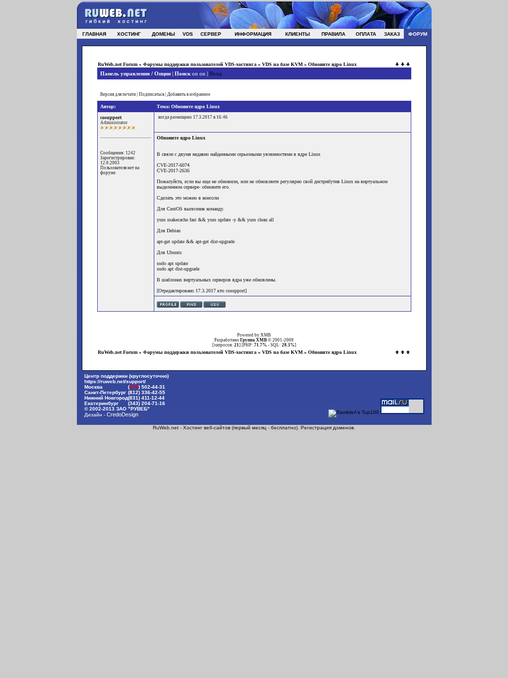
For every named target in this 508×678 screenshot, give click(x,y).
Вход (215, 73)
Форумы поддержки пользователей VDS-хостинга (199, 64)
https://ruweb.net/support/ (115, 381)
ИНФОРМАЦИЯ (253, 34)
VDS (188, 34)
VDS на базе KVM (282, 64)
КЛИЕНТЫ (297, 34)
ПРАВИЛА (333, 34)
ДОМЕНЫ (163, 34)
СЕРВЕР (210, 34)
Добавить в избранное (188, 94)
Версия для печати (118, 94)
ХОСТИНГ (129, 34)
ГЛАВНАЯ (94, 34)
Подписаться (151, 94)
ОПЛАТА (366, 34)
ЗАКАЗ (392, 34)
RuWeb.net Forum (117, 64)
